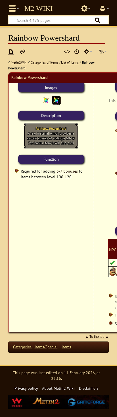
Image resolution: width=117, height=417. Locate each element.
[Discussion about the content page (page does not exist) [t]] (23, 52)
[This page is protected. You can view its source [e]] (67, 52)
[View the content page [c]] (11, 52)
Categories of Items (44, 62)
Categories (22, 346)
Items (66, 346)
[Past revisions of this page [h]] (77, 52)
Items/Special (46, 346)
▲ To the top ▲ (97, 336)
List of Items (70, 62)
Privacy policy (26, 388)
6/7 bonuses (67, 171)
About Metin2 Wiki (58, 388)
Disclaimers (89, 388)
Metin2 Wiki (38, 8)
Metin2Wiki (19, 62)
